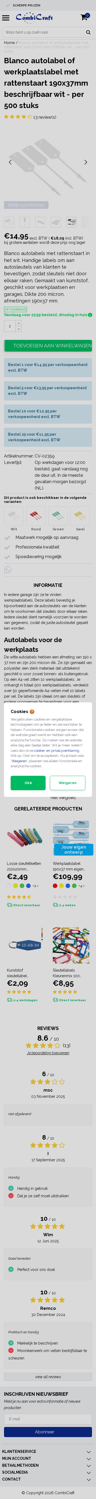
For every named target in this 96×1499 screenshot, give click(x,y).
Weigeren (19, 761)
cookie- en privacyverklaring (56, 751)
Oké (28, 783)
